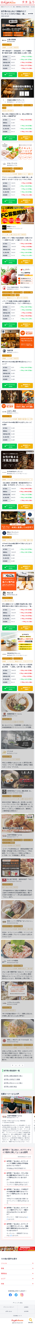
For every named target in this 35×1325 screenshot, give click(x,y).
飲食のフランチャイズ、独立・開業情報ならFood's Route (15, 7)
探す (33, 3)
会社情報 (26, 1311)
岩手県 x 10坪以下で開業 (12, 1079)
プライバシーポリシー (8, 1307)
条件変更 (30, 13)
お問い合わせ (8, 1311)
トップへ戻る (19, 1303)
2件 (11, 1235)
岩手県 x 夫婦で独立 (10, 1087)
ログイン (26, 3)
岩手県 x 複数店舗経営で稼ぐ (13, 1076)
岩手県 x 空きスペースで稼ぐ (13, 1083)
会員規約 (26, 1307)
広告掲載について (17, 1315)
